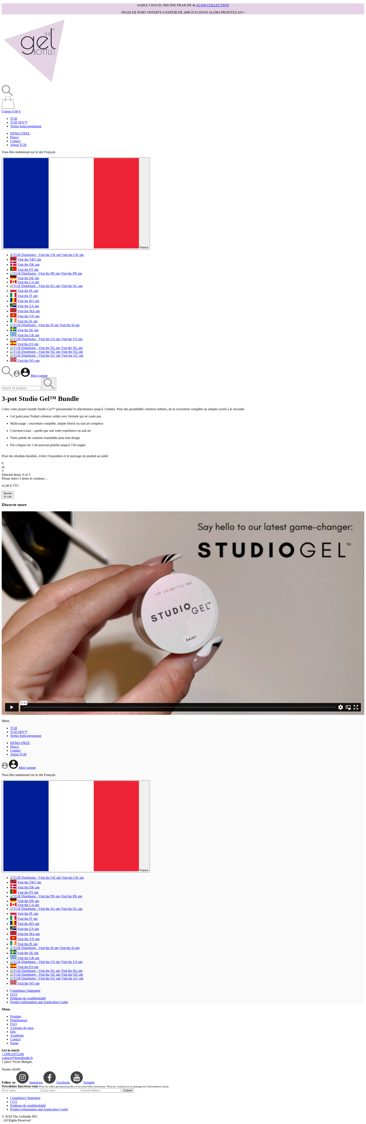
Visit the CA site (28, 282)
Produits (15, 1016)
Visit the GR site (28, 335)
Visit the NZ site (71, 352)
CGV (14, 994)
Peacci (14, 137)
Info (13, 1031)
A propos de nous (22, 1028)
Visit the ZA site (28, 306)
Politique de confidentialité (28, 998)
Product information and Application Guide (39, 1002)
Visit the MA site (28, 311)
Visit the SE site (28, 330)
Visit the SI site (69, 325)
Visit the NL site (71, 348)
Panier (14, 1043)
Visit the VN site (28, 316)
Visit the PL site (27, 291)
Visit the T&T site (29, 259)
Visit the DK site (28, 264)
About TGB (18, 145)
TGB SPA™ (19, 122)
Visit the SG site (71, 286)
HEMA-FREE (20, 133)
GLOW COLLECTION (212, 5)
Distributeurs (18, 1020)
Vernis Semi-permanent (25, 126)
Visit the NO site (28, 360)
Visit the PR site (71, 273)
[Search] (8, 375)
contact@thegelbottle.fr (17, 1058)
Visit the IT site (27, 296)
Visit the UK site (72, 255)
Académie (17, 1035)
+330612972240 (13, 1054)
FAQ (13, 1024)
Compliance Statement (25, 990)
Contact (15, 141)
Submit (127, 1090)
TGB (13, 118)
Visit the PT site (28, 269)
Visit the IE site (27, 321)
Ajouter (7, 495)
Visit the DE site (28, 278)
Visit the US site (71, 339)
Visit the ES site (28, 344)
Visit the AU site (72, 355)
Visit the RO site (28, 301)
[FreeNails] (34, 83)
